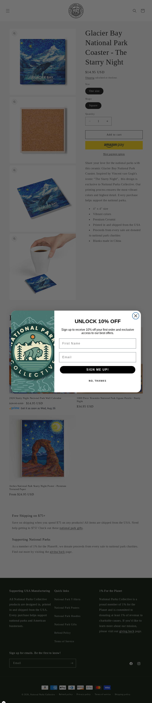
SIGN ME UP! (97, 369)
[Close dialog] (135, 315)
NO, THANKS (97, 381)
